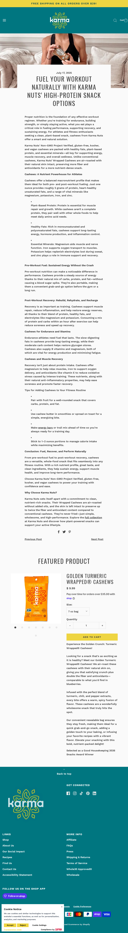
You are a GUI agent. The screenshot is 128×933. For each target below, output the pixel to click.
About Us (8, 845)
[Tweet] (63, 531)
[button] (36, 598)
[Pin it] (69, 531)
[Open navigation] (4, 20)
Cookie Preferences (82, 906)
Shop (5, 839)
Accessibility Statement (17, 874)
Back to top (64, 773)
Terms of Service (76, 863)
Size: (69, 604)
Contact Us (9, 869)
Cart (122, 20)
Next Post (97, 539)
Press (69, 851)
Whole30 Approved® (79, 869)
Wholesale (72, 874)
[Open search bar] (115, 20)
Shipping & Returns (78, 857)
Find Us (7, 863)
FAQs (69, 845)
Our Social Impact (13, 851)
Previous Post (33, 539)
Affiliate (71, 839)
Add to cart (92, 637)
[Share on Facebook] (58, 531)
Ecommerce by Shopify (79, 924)
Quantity (71, 619)
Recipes (7, 857)
